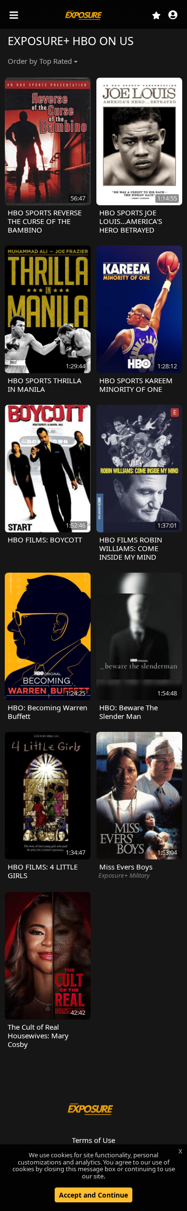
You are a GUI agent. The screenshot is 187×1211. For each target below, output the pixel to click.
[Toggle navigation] (15, 15)
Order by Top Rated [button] (40, 61)
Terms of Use (93, 1140)
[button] (172, 15)
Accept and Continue (93, 1194)
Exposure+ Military (124, 875)
